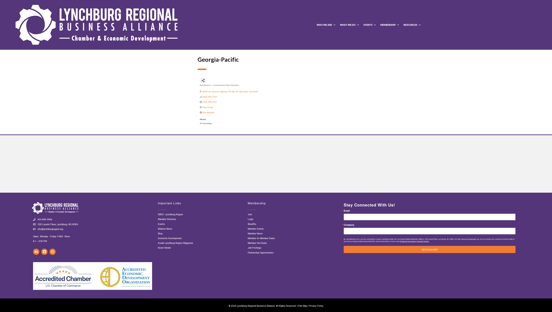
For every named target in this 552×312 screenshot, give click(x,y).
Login (250, 219)
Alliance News (165, 228)
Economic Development (170, 238)
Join (250, 214)
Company (349, 225)
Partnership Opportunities (261, 252)
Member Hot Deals (257, 243)
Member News (255, 233)
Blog (160, 233)
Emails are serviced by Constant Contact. (414, 241)
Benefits (252, 224)
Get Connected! (430, 249)
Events (368, 24)
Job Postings (254, 247)
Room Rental (164, 247)
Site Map (302, 306)
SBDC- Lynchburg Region (170, 214)
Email (347, 211)
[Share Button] (203, 80)
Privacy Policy (316, 306)
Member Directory (167, 219)
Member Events (256, 228)
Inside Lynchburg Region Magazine (175, 243)
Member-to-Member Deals (261, 238)
